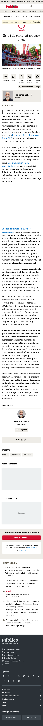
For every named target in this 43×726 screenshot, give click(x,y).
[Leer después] (21, 76)
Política (4, 11)
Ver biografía (21, 430)
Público (10, 640)
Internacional (32, 11)
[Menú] (2, 6)
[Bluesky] (24, 676)
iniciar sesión (32, 548)
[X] (19, 676)
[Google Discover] (9, 676)
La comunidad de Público (14, 661)
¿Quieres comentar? (21, 537)
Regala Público (10, 658)
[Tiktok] (39, 676)
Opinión (12, 11)
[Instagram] (29, 676)
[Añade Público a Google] (4, 676)
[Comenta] (13, 76)
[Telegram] (4, 681)
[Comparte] (5, 76)
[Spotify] (9, 681)
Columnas (7, 16)
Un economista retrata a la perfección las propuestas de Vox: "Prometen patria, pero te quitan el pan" (22, 583)
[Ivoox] (19, 681)
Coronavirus (27, 455)
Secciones (6, 689)
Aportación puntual (11, 655)
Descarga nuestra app (10, 712)
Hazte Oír (37, 1)
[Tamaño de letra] (29, 76)
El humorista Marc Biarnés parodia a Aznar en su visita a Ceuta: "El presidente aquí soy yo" (22, 623)
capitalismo (15, 455)
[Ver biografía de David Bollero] (21, 414)
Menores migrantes (17, 1)
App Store (33, 717)
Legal (4, 702)
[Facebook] (14, 676)
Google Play (12, 717)
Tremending (22, 11)
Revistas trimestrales (10, 696)
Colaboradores (8, 699)
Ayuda (6, 664)
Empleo (5, 455)
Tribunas (29, 16)
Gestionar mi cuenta (12, 649)
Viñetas (37, 16)
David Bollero (25, 95)
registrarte (22, 550)
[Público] (17, 6)
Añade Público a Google (31, 87)
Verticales (6, 693)
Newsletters (9, 652)
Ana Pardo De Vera (15, 597)
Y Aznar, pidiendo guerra (17, 593)
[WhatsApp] (14, 681)
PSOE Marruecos (28, 1)
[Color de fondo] (37, 76)
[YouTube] (34, 676)
